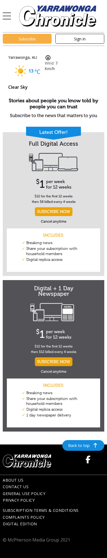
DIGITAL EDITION (20, 523)
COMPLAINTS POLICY (24, 517)
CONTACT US (16, 486)
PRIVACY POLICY (19, 500)
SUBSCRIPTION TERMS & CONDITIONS (41, 510)
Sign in (80, 39)
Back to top (79, 445)
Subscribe (27, 39)
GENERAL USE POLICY (24, 493)
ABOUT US (13, 480)
